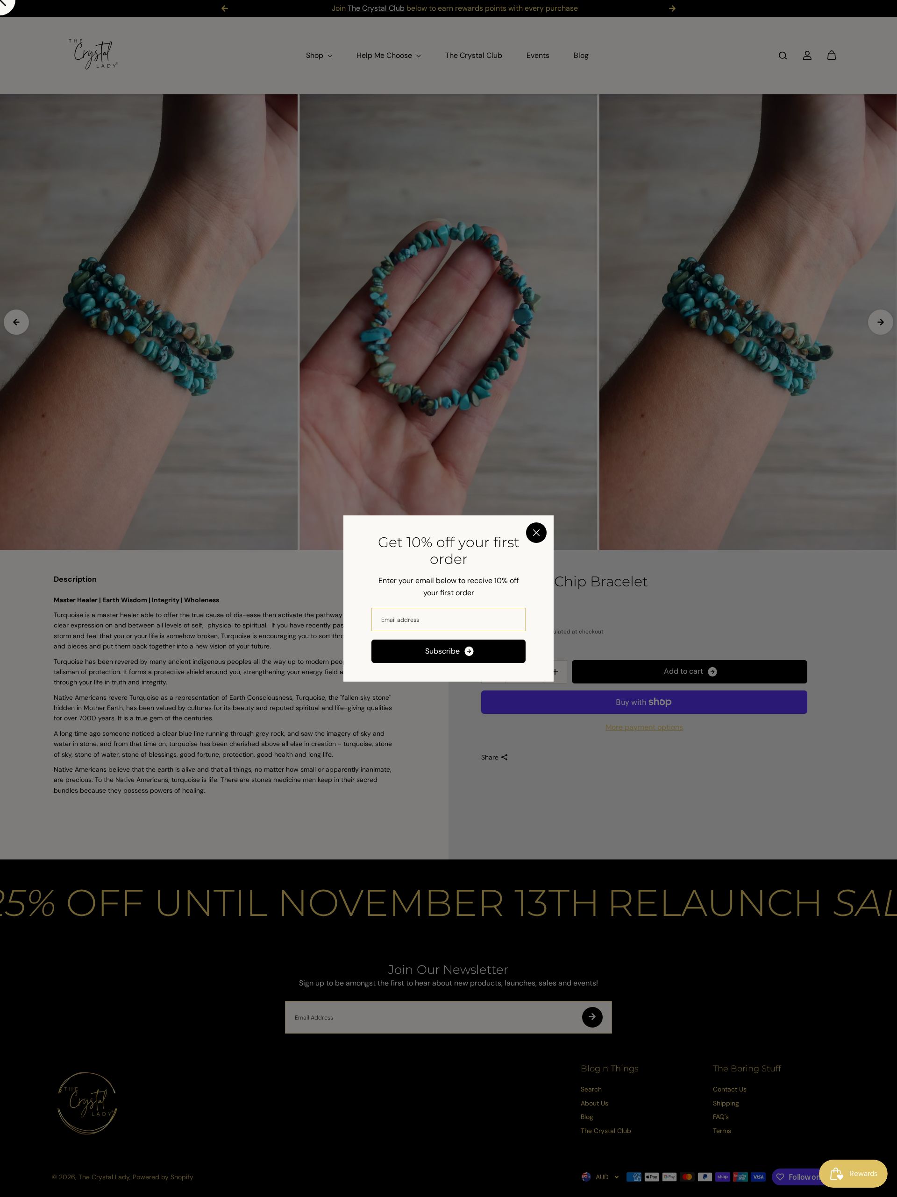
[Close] (536, 532)
